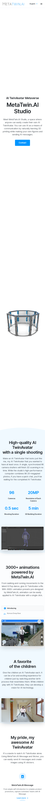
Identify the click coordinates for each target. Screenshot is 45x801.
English (33, 4)
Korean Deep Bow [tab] (14, 613)
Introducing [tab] (11, 608)
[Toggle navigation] (41, 4)
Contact (22, 142)
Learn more (21, 798)
